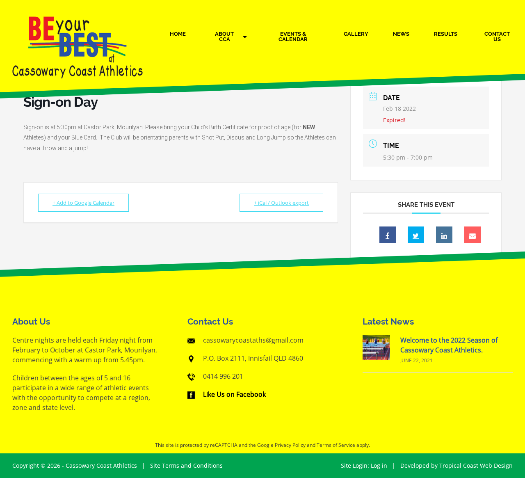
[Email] (472, 234)
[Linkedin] (444, 234)
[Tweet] (416, 234)
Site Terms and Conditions (186, 465)
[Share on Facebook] (387, 234)
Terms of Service (336, 444)
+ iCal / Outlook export (281, 202)
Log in (379, 465)
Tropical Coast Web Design (476, 465)
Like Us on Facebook (234, 394)
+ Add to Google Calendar (83, 202)
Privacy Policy (290, 444)
